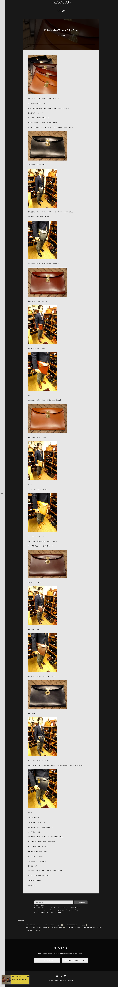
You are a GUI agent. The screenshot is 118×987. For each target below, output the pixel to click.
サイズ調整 (50, 912)
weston (37, 910)
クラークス (61, 910)
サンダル (59, 912)
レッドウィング (39, 907)
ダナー (37, 912)
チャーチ (53, 910)
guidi (43, 912)
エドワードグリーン (75, 907)
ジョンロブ (70, 910)
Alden (47, 907)
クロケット (45, 910)
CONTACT (61, 948)
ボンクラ (78, 910)
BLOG (61, 11)
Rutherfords (38, 47)
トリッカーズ (56, 907)
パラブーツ (65, 907)
